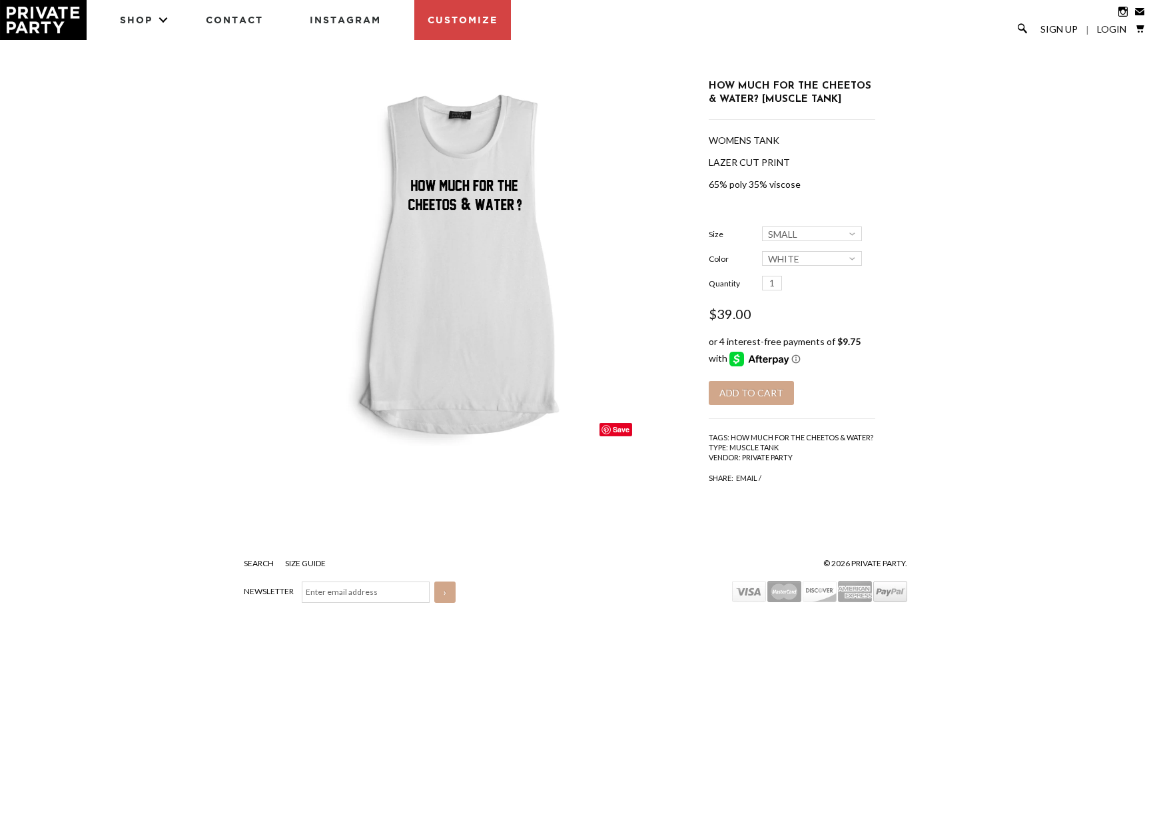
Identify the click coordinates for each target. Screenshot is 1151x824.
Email (746, 478)
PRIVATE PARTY (767, 457)
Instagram (345, 19)
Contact (234, 19)
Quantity (724, 283)
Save (621, 429)
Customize (463, 19)
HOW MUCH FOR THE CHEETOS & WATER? (802, 437)
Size (716, 234)
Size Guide (305, 563)
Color (719, 259)
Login (1111, 29)
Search (259, 563)
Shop (136, 19)
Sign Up (1059, 29)
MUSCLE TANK (754, 447)
